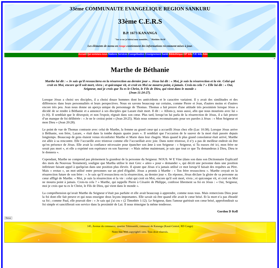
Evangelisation (136, 54)
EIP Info (187, 54)
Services (122, 54)
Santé (165, 54)
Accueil (82, 54)
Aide (205, 54)
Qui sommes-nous (97, 54)
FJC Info (197, 54)
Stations (112, 54)
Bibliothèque (176, 54)
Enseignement (153, 54)
